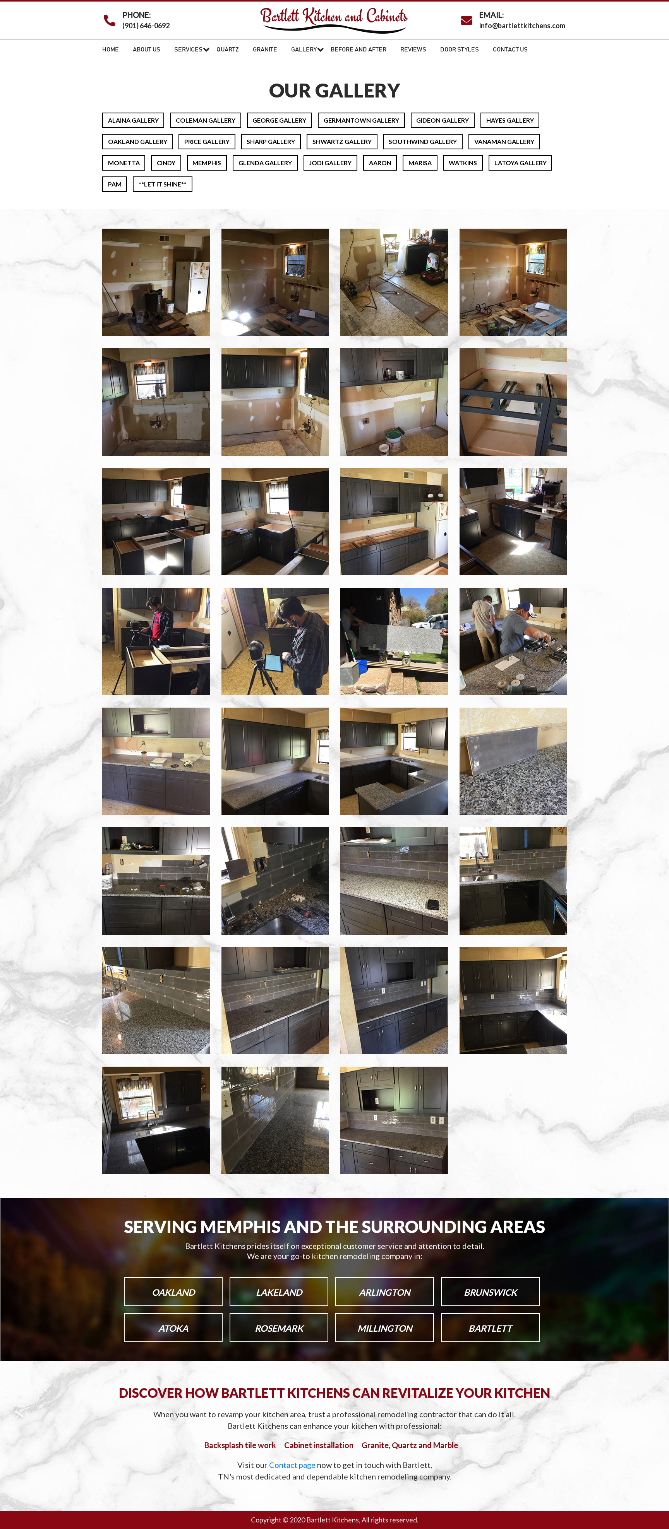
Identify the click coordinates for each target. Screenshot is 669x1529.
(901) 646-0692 (146, 25)
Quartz (227, 49)
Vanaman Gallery (504, 141)
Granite (265, 49)
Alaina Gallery (133, 120)
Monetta (124, 162)
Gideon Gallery (442, 120)
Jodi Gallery (330, 162)
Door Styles (459, 49)
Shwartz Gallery (342, 141)
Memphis (206, 162)
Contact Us (510, 49)
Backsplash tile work (240, 1445)
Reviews (413, 49)
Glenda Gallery (265, 162)
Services (188, 49)
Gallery (304, 49)
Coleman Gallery (205, 120)
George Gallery (279, 120)
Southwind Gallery (423, 141)
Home (110, 49)
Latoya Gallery (520, 162)
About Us (146, 49)
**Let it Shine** (163, 184)
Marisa (420, 162)
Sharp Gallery (271, 141)
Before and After (358, 49)
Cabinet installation (318, 1445)
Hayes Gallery (510, 120)
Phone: (136, 14)
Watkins (463, 162)
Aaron (380, 162)
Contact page (293, 1464)
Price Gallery (207, 141)
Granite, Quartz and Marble (410, 1445)
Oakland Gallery (137, 141)
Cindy (166, 162)
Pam (115, 184)
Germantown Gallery (361, 120)
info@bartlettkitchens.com (522, 25)
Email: (491, 14)
